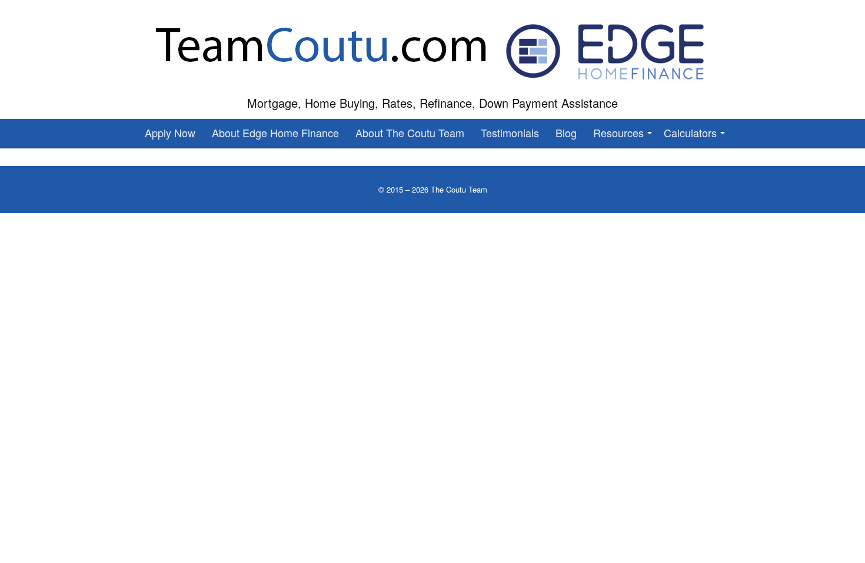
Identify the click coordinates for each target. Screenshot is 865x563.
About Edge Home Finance (275, 132)
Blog (566, 132)
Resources (618, 132)
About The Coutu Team (409, 132)
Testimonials (510, 132)
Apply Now (170, 132)
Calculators (690, 132)
